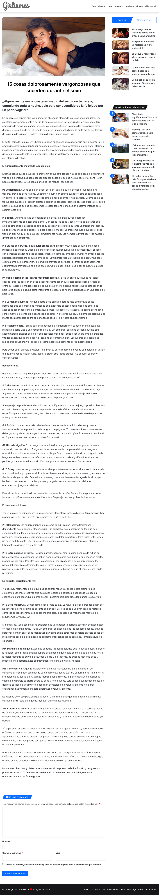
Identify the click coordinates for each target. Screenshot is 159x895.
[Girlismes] (16, 6)
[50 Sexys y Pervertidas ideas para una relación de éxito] (120, 58)
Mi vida (139, 6)
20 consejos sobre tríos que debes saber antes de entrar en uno (143, 32)
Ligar (110, 6)
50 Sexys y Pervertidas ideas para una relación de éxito (144, 57)
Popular (122, 20)
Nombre (7, 841)
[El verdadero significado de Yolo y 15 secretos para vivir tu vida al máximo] (120, 117)
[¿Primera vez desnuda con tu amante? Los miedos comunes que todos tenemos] (120, 148)
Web (58, 853)
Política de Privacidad (94, 889)
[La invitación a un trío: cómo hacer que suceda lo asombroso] (120, 71)
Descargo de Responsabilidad (141, 889)
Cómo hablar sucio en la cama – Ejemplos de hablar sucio (143, 83)
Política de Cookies (116, 889)
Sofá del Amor (99, 6)
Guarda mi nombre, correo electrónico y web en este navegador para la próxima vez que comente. (53, 864)
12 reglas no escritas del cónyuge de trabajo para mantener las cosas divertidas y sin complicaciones (144, 182)
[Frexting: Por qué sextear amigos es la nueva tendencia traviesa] (120, 133)
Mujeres (119, 6)
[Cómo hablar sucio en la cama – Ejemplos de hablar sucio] (120, 84)
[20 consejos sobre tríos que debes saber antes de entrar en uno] (120, 33)
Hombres (129, 6)
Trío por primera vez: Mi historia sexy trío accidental (143, 44)
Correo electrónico (12, 853)
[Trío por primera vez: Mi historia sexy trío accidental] (120, 45)
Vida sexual (150, 6)
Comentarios (144, 20)
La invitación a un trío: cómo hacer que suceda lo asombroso (143, 70)
